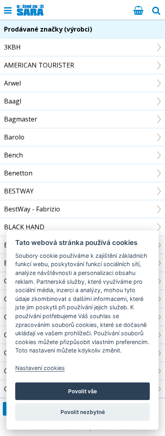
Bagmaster (20, 119)
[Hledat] (156, 10)
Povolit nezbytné (82, 412)
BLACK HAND (24, 227)
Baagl (12, 101)
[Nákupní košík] (138, 10)
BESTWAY (19, 191)
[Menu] (8, 10)
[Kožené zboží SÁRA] (30, 10)
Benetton (18, 173)
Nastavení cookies (40, 367)
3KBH (12, 47)
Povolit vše (82, 391)
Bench (13, 155)
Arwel (12, 83)
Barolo (14, 137)
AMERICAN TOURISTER (39, 65)
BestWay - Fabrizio (32, 209)
